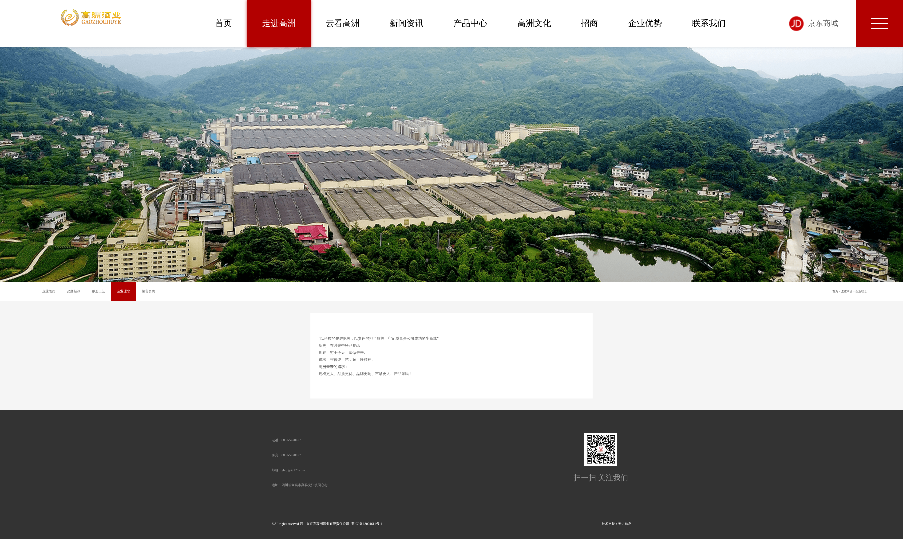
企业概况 (48, 291)
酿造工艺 (98, 291)
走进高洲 (279, 23)
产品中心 (470, 23)
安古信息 (624, 524)
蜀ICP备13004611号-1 (366, 524)
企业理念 (123, 291)
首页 (223, 23)
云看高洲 (343, 23)
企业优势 (645, 23)
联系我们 (709, 23)
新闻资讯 (407, 23)
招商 (589, 23)
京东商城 (823, 23)
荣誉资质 (148, 291)
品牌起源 (73, 291)
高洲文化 (534, 23)
